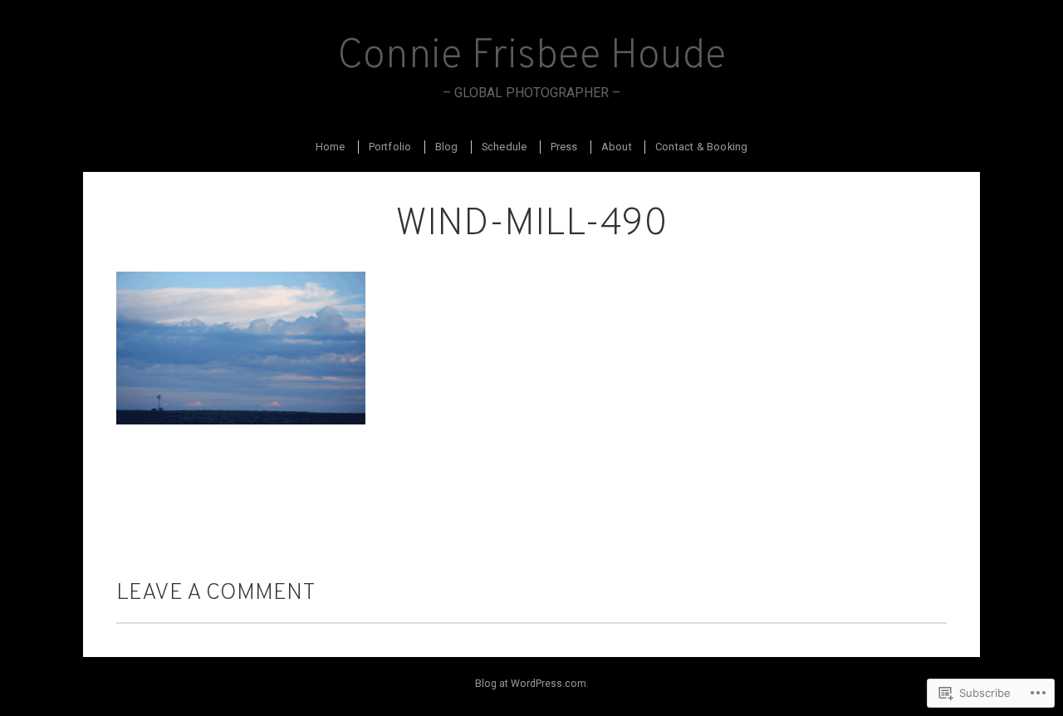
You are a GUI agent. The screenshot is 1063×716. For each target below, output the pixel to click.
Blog (446, 146)
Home (330, 146)
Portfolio (390, 146)
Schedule (504, 146)
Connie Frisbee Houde (532, 57)
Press (564, 146)
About (616, 146)
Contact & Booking (701, 146)
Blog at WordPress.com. (532, 683)
